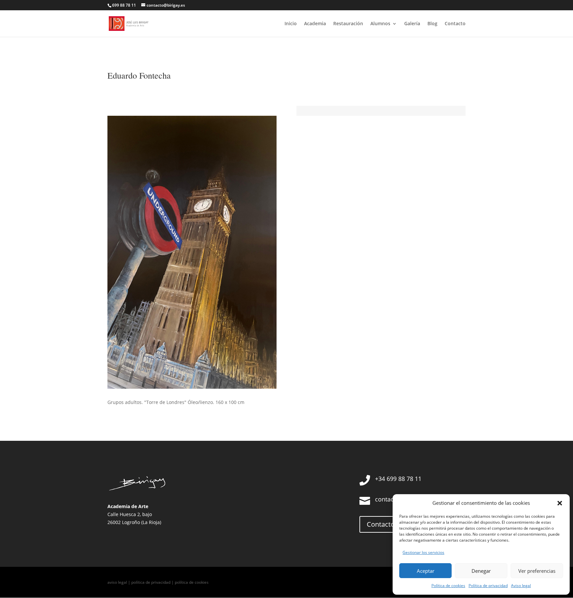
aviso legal (117, 582)
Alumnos (380, 24)
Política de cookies (448, 585)
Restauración (348, 24)
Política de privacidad (488, 585)
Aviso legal (521, 585)
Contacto (455, 24)
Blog (432, 24)
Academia (315, 24)
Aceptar (425, 570)
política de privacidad (150, 582)
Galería (412, 24)
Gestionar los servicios (423, 552)
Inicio (291, 24)
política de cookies (192, 582)
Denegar (481, 570)
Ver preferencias (536, 570)
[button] (559, 503)
